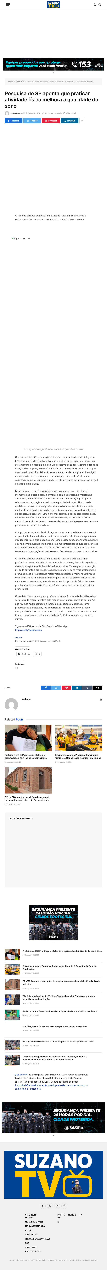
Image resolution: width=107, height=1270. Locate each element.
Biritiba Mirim (33, 1251)
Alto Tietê (30, 1215)
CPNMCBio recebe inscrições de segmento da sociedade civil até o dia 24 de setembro (27, 799)
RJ (58, 1222)
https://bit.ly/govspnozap (28, 630)
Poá (27, 1243)
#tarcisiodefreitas (24, 1085)
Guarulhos (31, 1247)
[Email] (7, 230)
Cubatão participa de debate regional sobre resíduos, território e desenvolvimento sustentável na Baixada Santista (55, 1058)
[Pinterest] (7, 223)
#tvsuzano (79, 1085)
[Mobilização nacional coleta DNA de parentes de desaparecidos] (12, 1030)
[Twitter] (7, 210)
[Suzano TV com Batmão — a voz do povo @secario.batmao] (53, 4)
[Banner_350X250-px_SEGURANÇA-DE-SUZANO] (53, 922)
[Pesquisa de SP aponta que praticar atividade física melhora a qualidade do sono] (53, 159)
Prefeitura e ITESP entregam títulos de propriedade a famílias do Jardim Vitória (26, 756)
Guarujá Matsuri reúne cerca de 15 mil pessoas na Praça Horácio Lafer (58, 1041)
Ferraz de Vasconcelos (37, 1239)
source (18, 637)
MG (59, 1217)
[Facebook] (7, 204)
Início (10, 81)
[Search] (99, 4)
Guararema (31, 1234)
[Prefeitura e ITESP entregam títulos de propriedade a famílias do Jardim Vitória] (28, 738)
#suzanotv (68, 1085)
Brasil (61, 1215)
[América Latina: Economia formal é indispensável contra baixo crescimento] (12, 1015)
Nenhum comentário (53, 113)
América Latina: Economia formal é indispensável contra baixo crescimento (60, 1011)
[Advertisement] (53, 33)
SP (81, 1215)
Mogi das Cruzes (34, 1222)
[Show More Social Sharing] (81, 120)
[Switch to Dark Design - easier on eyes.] (95, 4)
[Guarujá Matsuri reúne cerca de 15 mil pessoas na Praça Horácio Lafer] (12, 1045)
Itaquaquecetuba (35, 1226)
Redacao (16, 113)
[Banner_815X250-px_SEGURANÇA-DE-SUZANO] (53, 1117)
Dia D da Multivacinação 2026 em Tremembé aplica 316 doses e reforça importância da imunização (59, 997)
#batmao (39, 1085)
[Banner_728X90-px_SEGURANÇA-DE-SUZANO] (53, 64)
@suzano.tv (21, 1074)
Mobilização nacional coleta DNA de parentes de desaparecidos (55, 1026)
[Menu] (8, 4)
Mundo (72, 1215)
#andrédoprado (53, 1085)
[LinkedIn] (7, 217)
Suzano (29, 1217)
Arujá (28, 1230)
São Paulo (20, 81)
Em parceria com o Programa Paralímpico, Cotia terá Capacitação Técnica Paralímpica (78, 756)
